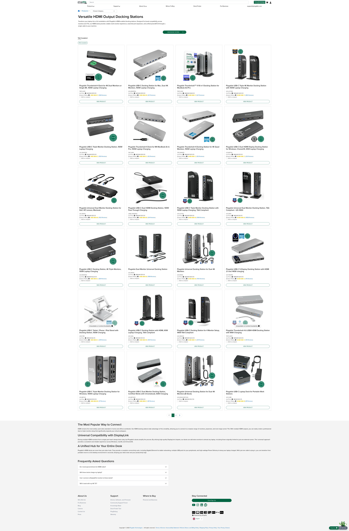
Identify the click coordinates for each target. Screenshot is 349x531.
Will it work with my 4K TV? (88, 483)
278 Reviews (102, 340)
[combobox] (169, 2)
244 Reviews (200, 340)
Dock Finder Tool (115, 509)
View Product (101, 101)
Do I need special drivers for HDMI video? (93, 467)
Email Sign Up (212, 500)
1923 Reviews (103, 217)
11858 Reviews (250, 217)
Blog (79, 506)
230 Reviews (249, 156)
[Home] (79, 11)
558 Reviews (102, 95)
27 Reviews (102, 401)
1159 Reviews (102, 156)
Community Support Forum (119, 503)
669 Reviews (102, 279)
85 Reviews (249, 401)
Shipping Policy (204, 528)
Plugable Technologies (136, 528)
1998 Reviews (152, 276)
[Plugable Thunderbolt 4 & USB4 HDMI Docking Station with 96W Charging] (248, 309)
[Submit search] (251, 2)
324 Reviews (151, 217)
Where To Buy (170, 6)
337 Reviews (151, 95)
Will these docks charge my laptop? (91, 472)
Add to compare (85, 97)
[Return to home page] (82, 2)
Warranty (113, 514)
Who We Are (82, 500)
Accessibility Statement (172, 528)
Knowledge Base (115, 506)
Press (79, 514)
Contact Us (81, 511)
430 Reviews (151, 340)
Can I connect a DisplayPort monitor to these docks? (96, 478)
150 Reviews (200, 156)
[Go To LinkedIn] (201, 505)
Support (116, 6)
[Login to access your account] (270, 3)
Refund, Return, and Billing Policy (189, 528)
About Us (142, 6)
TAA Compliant (83, 38)
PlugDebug (114, 511)
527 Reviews (200, 95)
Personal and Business (150, 500)
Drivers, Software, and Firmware (120, 500)
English (198, 518)
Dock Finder (197, 6)
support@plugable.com (254, 6)
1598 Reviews (200, 217)
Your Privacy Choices (224, 528)
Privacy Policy (213, 528)
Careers (80, 509)
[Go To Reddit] (205, 505)
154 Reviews (249, 340)
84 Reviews (151, 401)
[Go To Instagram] (197, 505)
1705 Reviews (200, 279)
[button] (85, 93)
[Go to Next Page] (179, 415)
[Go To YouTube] (193, 505)
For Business (224, 6)
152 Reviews (151, 156)
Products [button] (90, 6)
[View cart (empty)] (267, 3)
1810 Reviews (249, 95)
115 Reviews (249, 279)
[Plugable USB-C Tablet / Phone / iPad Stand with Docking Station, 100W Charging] (101, 309)
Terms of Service (160, 528)
